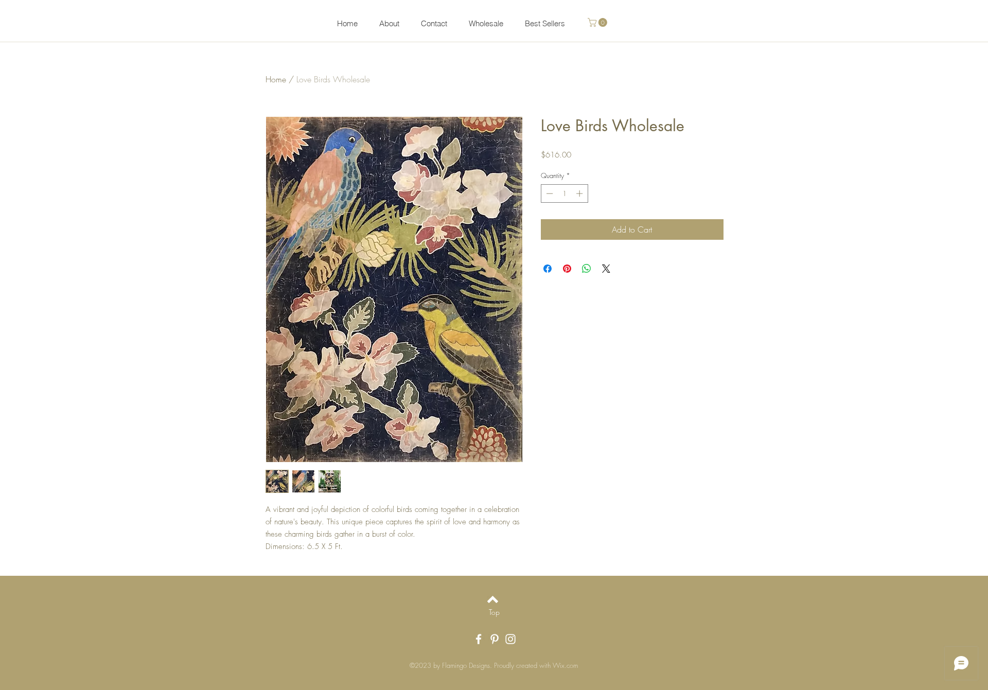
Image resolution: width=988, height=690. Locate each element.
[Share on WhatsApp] (586, 268)
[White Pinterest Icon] (494, 639)
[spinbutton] (564, 193)
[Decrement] (548, 193)
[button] (598, 22)
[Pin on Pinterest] (567, 268)
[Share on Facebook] (547, 268)
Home (276, 79)
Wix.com (565, 665)
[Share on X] (606, 268)
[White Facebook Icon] (478, 639)
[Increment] (580, 193)
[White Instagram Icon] (510, 639)
